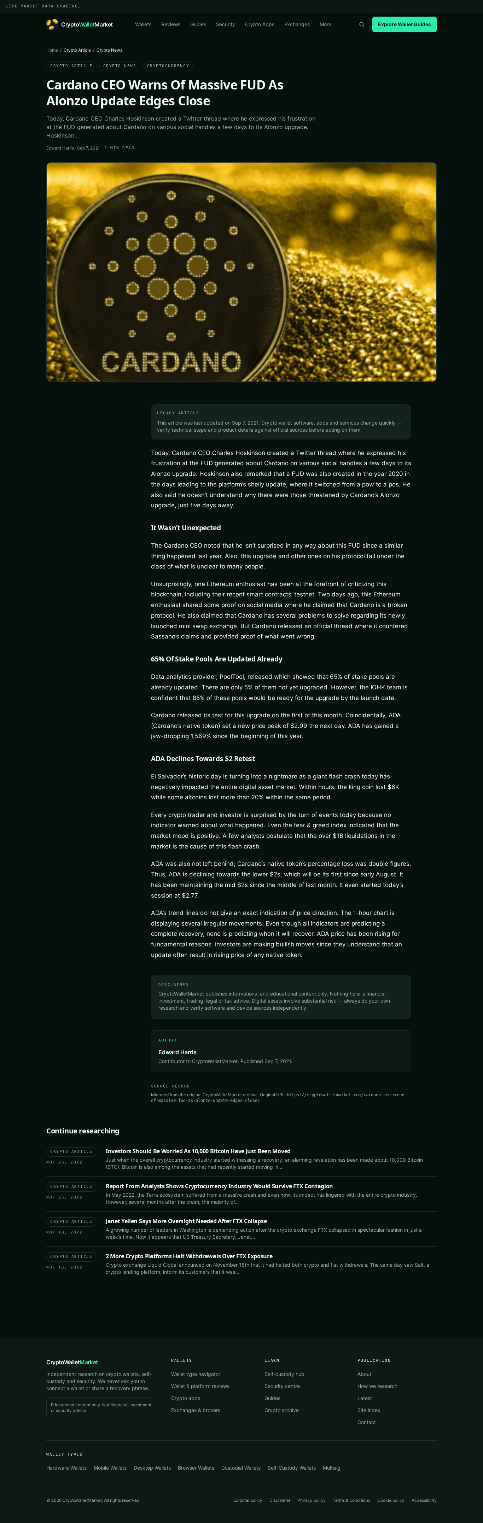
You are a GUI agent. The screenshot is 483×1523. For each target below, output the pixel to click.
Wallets (143, 24)
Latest (364, 1398)
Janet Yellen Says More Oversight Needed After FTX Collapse (186, 1221)
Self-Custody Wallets (292, 1468)
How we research (377, 1386)
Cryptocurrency (168, 66)
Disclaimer (279, 1500)
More (325, 24)
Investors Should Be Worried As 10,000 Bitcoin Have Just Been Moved (198, 1151)
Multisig (332, 1468)
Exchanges (297, 24)
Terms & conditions (351, 1500)
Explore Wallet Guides (404, 24)
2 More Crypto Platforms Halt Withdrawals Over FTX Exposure (189, 1256)
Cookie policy (391, 1500)
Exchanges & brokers (195, 1410)
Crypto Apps (259, 24)
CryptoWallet (72, 1362)
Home (52, 50)
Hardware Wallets (66, 1468)
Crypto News (119, 66)
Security (225, 24)
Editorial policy (247, 1500)
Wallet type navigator (195, 1374)
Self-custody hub (284, 1374)
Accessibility (424, 1500)
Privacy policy (311, 1500)
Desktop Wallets (152, 1468)
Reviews (170, 24)
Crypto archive (281, 1410)
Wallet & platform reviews (200, 1386)
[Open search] (361, 24)
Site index (368, 1410)
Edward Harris (60, 148)
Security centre (282, 1386)
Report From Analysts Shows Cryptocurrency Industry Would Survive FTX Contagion (219, 1186)
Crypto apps (185, 1398)
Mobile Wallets (110, 1468)
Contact (366, 1422)
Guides (198, 24)
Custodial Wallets (241, 1468)
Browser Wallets (196, 1468)
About (364, 1374)
